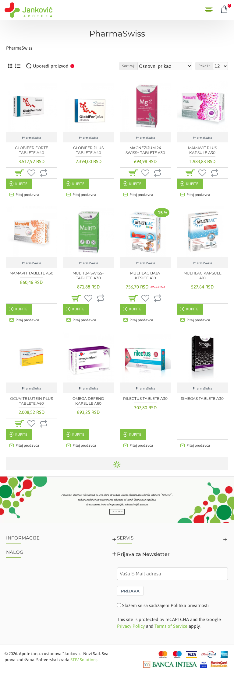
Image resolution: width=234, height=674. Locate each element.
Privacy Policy (131, 626)
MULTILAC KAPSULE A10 (202, 275)
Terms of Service (170, 626)
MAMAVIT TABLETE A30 (31, 273)
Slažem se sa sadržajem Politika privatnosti (165, 605)
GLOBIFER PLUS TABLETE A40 (88, 150)
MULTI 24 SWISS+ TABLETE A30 (88, 275)
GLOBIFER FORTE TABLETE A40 (31, 150)
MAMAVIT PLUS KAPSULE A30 (202, 150)
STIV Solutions (84, 659)
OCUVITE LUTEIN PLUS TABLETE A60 (31, 401)
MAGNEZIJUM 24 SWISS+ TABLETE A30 (145, 150)
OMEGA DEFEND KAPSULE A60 (88, 401)
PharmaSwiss (31, 137)
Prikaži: (204, 66)
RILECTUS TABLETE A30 (145, 398)
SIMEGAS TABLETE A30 (202, 398)
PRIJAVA (130, 590)
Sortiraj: (128, 66)
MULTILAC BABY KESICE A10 (145, 275)
